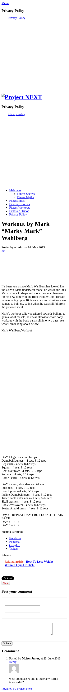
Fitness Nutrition (19, 211)
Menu (5, 3)
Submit (7, 643)
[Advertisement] (34, 54)
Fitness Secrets (26, 193)
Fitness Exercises (19, 204)
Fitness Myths (25, 197)
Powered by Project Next (17, 688)
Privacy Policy (16, 18)
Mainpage (15, 190)
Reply (12, 661)
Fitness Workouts (19, 207)
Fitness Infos (17, 200)
